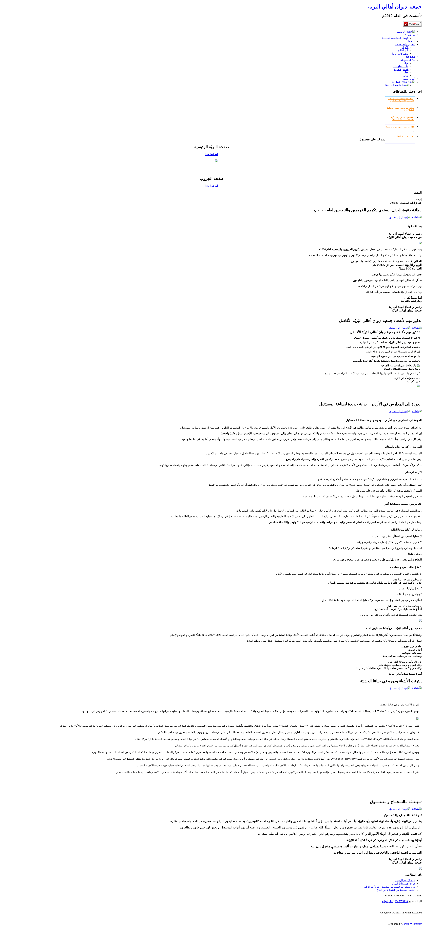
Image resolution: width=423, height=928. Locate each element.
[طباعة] (417, 217)
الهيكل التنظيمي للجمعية (395, 38)
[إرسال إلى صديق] (399, 217)
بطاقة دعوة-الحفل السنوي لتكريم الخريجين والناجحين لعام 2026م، (401, 100)
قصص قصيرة (401, 69)
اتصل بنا (397, 82)
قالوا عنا (410, 56)
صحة (405, 75)
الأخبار (405, 47)
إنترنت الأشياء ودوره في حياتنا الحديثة (399, 127)
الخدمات (410, 41)
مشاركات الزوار (399, 53)
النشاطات (403, 50)
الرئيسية (401, 31)
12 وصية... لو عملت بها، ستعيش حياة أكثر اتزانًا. (389, 886)
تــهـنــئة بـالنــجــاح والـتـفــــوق (401, 136)
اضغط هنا (211, 154)
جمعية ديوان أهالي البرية (395, 7)
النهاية (385, 901)
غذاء (406, 72)
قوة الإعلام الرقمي (405, 880)
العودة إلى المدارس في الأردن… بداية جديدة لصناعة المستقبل (401, 118)
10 (406, 901)
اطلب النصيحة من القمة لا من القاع (396, 889)
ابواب (405, 63)
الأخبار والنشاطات (405, 44)
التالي (390, 901)
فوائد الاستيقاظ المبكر (403, 883)
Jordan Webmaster (412, 923)
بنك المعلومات (407, 60)
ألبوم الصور (409, 78)
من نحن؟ (410, 34)
